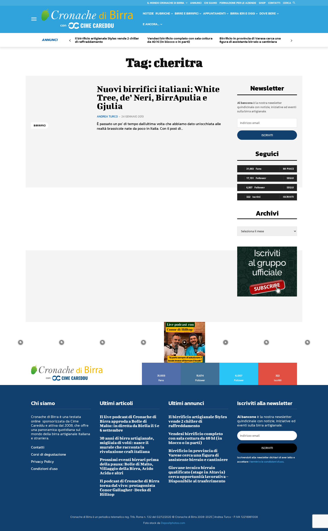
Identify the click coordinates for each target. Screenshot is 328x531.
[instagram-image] (20, 342)
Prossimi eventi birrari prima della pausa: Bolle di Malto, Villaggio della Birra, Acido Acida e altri (129, 466)
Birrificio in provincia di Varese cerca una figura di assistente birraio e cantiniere (250, 40)
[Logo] (87, 19)
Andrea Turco (107, 116)
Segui (290, 178)
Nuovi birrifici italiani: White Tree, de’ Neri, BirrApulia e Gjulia (158, 97)
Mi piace (288, 168)
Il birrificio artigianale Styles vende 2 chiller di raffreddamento (107, 40)
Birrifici (40, 125)
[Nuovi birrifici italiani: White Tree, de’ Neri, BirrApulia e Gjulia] (60, 108)
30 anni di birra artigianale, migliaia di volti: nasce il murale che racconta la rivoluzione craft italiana (127, 445)
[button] (290, 3)
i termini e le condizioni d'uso (266, 462)
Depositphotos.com (173, 523)
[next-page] (291, 40)
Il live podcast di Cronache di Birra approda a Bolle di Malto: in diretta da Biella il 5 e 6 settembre (129, 423)
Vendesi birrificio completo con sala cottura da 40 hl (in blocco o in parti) (179, 40)
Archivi (267, 214)
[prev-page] (70, 40)
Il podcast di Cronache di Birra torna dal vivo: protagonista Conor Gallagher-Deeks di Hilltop (129, 488)
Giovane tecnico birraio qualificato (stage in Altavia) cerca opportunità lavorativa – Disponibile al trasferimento (198, 474)
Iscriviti (267, 135)
